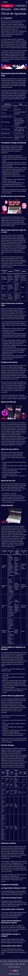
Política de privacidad (8, 964)
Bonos (5, 961)
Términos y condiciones (14, 967)
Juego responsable (20, 964)
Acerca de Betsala (23, 961)
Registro (7, 5)
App (1, 961)
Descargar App (21, 5)
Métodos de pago (12, 961)
